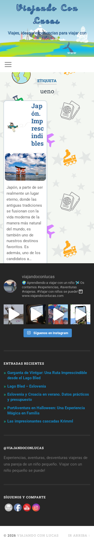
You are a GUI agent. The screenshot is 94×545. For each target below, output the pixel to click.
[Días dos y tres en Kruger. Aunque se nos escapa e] (13, 314)
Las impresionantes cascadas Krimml (40, 421)
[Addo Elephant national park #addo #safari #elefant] (36, 314)
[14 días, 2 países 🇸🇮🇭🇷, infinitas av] (80, 314)
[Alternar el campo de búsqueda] (86, 64)
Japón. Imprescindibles (37, 125)
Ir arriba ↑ (79, 535)
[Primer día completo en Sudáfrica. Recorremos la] (58, 314)
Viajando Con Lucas (47, 14)
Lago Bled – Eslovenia (26, 386)
